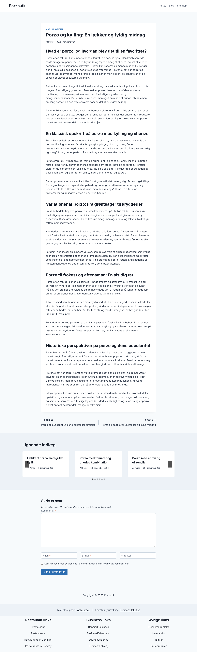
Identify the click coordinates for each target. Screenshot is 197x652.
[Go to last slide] (27, 464)
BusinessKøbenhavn (98, 633)
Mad (48, 29)
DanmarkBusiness (98, 627)
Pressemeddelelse (158, 627)
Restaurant (38, 627)
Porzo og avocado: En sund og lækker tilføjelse (68, 422)
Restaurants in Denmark (38, 639)
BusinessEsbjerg (98, 646)
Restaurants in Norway (38, 646)
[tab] (92, 479)
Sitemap (182, 5)
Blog (171, 5)
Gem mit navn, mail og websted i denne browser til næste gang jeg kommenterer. (86, 563)
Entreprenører (159, 646)
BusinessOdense (98, 639)
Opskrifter (58, 29)
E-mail (86, 555)
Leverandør (158, 633)
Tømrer (159, 639)
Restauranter (38, 633)
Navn (47, 555)
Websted (126, 555)
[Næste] (170, 464)
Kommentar (49, 510)
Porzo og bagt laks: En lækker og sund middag (129, 422)
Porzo (163, 5)
